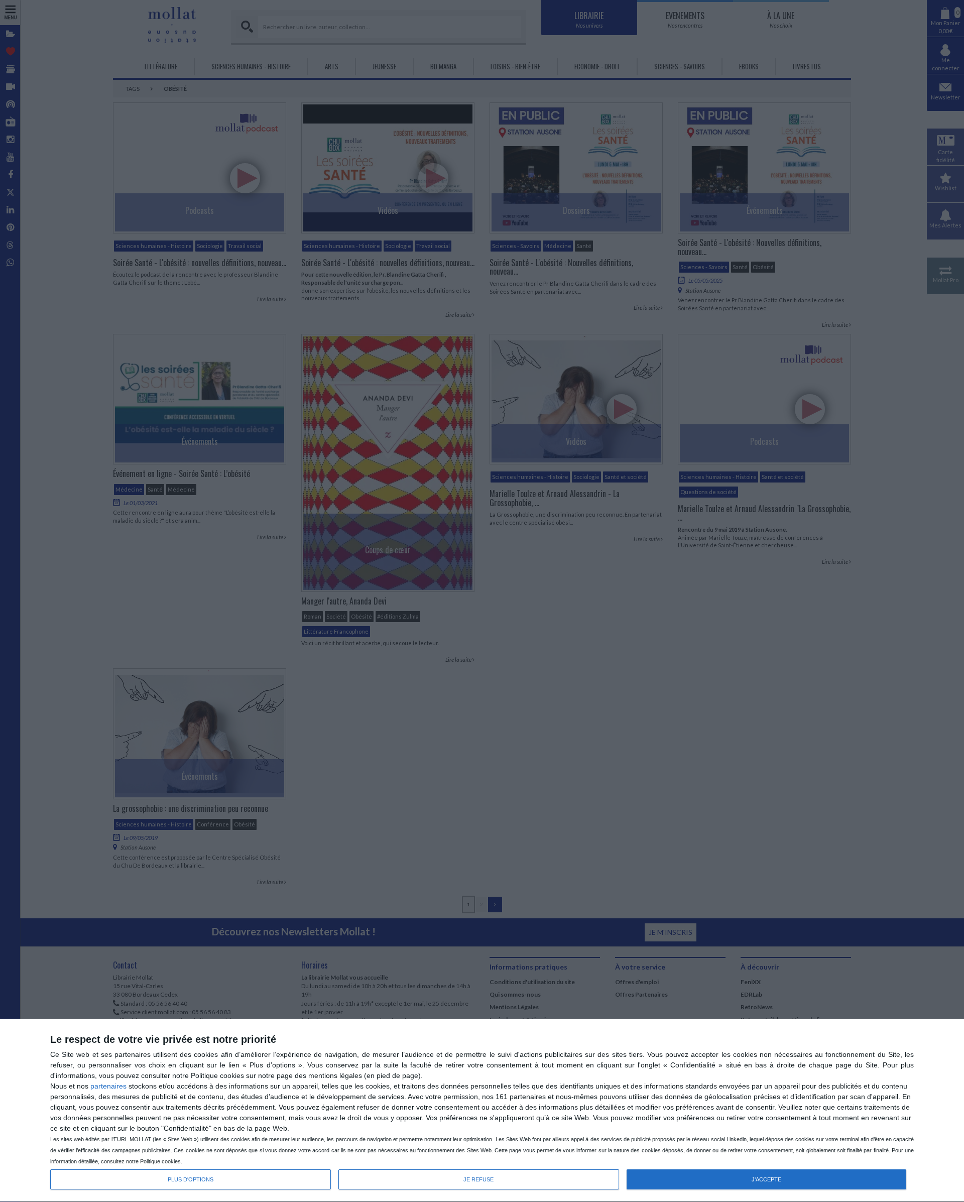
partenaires (108, 1086)
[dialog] (482, 1110)
